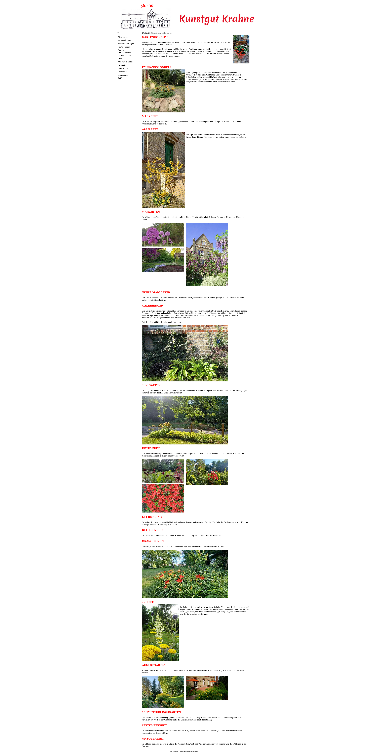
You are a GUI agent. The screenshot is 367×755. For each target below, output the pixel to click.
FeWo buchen (124, 47)
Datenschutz (123, 68)
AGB (120, 78)
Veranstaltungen (125, 40)
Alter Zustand (125, 55)
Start (118, 32)
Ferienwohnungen (126, 43)
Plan (121, 58)
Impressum (123, 75)
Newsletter (122, 65)
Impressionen (125, 52)
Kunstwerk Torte (125, 61)
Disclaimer (122, 71)
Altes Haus (122, 37)
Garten (121, 50)
